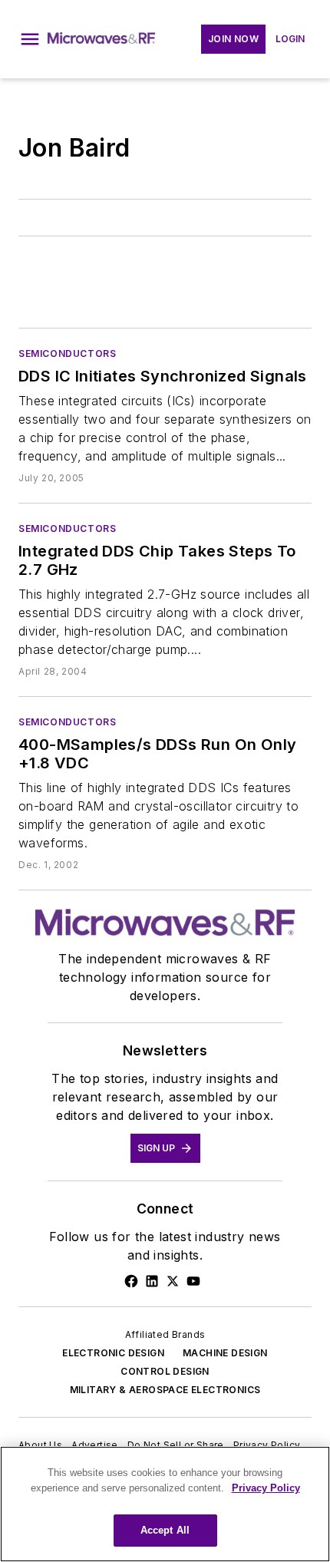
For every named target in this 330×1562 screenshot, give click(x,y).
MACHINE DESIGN (225, 1353)
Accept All (165, 1530)
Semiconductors (67, 353)
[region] (165, 1504)
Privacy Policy (267, 1445)
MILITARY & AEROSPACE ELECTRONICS (165, 1389)
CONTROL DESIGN (165, 1371)
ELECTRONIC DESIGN (113, 1353)
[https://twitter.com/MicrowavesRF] (172, 1281)
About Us (40, 1445)
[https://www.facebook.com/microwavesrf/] (131, 1281)
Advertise (94, 1445)
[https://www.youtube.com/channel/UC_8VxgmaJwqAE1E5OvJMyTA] (193, 1281)
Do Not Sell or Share (175, 1445)
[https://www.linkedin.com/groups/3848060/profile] (152, 1281)
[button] (29, 39)
